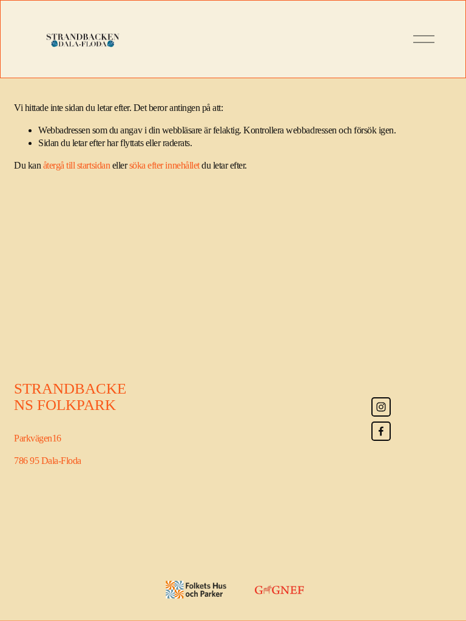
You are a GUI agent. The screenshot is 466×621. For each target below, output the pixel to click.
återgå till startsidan (76, 165)
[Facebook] (381, 431)
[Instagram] (381, 407)
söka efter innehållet (164, 165)
